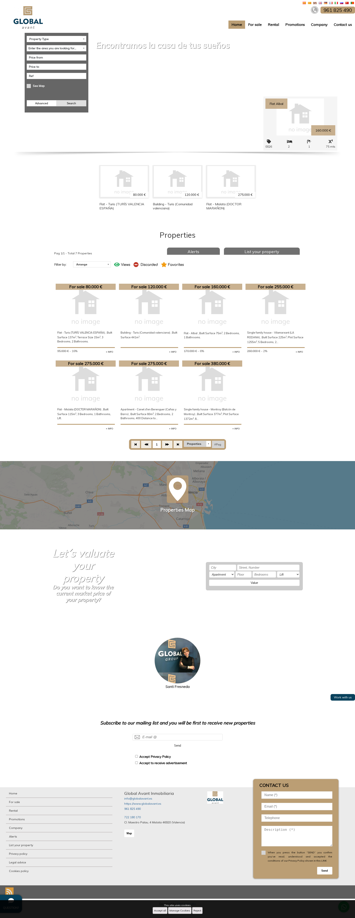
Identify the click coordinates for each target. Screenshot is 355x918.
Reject (197, 910)
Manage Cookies (179, 910)
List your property (261, 251)
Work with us (343, 697)
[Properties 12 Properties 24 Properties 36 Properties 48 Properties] (197, 444)
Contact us (343, 24)
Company (319, 24)
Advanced (41, 103)
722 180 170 (132, 817)
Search (71, 103)
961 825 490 (132, 809)
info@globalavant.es (138, 798)
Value (254, 582)
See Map (39, 86)
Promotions (295, 24)
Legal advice (17, 862)
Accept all (160, 910)
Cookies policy (19, 871)
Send (177, 745)
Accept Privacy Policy (155, 756)
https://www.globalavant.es (142, 804)
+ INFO (109, 351)
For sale (255, 24)
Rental (273, 24)
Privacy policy (18, 854)
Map (129, 833)
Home (237, 24)
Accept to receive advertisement (163, 763)
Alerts (193, 251)
